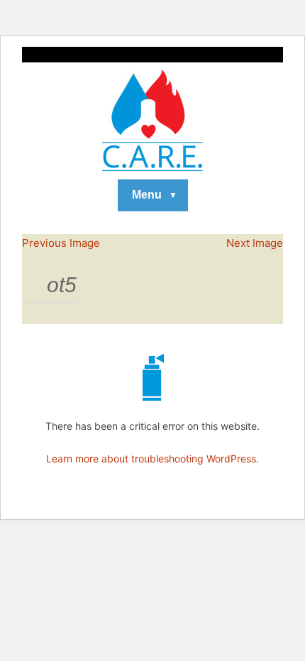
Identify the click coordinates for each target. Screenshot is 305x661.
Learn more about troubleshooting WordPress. (152, 458)
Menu (147, 195)
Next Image (254, 243)
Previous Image (61, 243)
